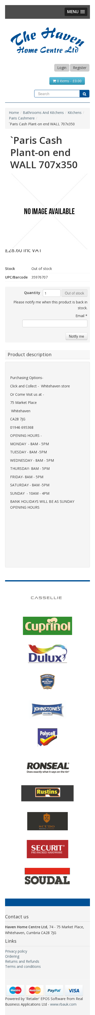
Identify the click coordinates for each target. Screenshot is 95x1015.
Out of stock (74, 293)
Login (61, 67)
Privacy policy (16, 951)
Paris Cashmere (22, 118)
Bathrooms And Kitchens (43, 112)
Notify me (76, 336)
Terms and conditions (23, 966)
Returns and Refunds (22, 961)
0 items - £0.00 (69, 80)
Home (14, 112)
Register (79, 67)
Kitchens (75, 112)
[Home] (47, 39)
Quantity (32, 292)
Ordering (12, 956)
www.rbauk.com (63, 1004)
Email (81, 315)
